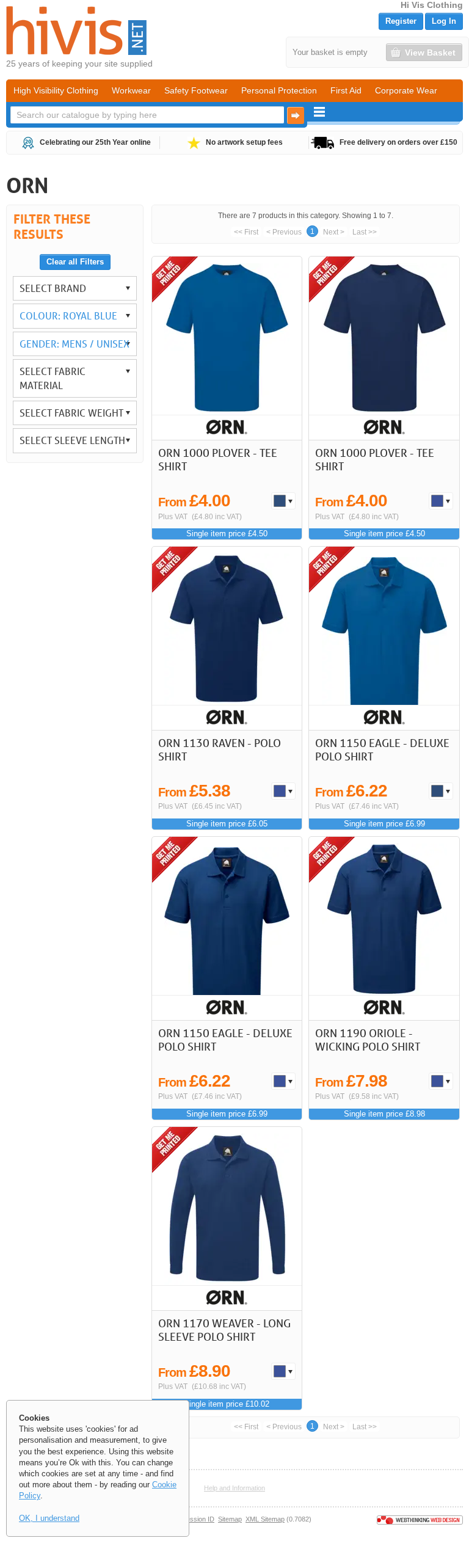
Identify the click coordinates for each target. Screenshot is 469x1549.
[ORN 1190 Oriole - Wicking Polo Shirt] (384, 928)
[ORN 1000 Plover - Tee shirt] (227, 348)
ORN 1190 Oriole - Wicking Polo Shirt (367, 1039)
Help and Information (234, 1488)
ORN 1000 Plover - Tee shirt (217, 459)
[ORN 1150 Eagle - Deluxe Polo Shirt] (384, 638)
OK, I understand (49, 1518)
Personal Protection (279, 90)
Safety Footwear (196, 90)
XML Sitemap (265, 1519)
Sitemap (230, 1519)
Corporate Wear (406, 90)
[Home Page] (76, 30)
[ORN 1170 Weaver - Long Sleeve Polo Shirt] (227, 1218)
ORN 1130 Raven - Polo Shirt (219, 749)
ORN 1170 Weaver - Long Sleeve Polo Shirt (224, 1329)
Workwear (131, 90)
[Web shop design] (420, 1519)
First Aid (346, 90)
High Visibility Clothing (55, 90)
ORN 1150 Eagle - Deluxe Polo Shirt (382, 749)
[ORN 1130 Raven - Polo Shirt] (227, 638)
